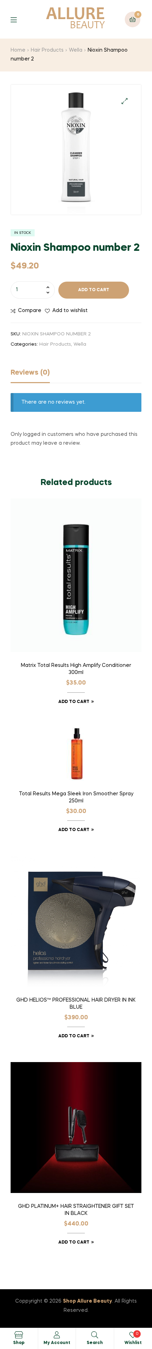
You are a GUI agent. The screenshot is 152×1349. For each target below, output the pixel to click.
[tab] (76, 375)
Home (18, 50)
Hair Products (47, 50)
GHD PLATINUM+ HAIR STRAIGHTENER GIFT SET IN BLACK (76, 1210)
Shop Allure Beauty (87, 1301)
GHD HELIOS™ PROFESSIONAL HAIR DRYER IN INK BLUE (76, 1004)
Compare (29, 310)
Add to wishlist (70, 310)
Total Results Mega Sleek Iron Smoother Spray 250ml (76, 797)
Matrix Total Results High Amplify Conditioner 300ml (76, 669)
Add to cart (93, 290)
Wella (75, 50)
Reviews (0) (30, 372)
